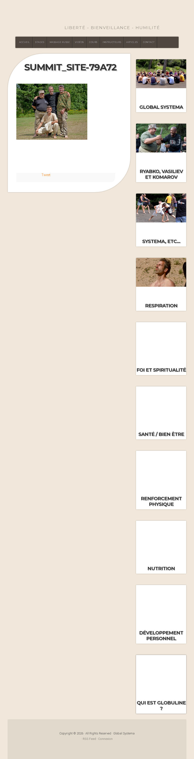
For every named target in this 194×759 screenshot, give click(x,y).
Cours (93, 42)
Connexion (105, 739)
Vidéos (79, 42)
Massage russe (60, 42)
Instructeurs (112, 42)
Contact (148, 42)
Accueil (24, 42)
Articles (132, 42)
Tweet (45, 175)
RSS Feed (89, 739)
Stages (39, 42)
